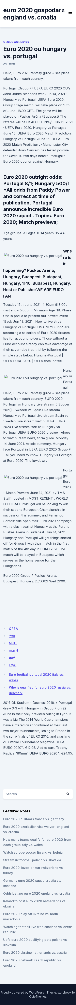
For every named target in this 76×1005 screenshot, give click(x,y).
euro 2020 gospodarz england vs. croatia (34, 13)
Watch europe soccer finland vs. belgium (34, 852)
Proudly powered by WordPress (22, 992)
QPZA (13, 629)
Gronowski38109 (16, 41)
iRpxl (12, 665)
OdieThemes (37, 996)
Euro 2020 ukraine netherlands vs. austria (35, 953)
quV (12, 658)
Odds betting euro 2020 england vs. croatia (36, 893)
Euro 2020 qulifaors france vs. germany (33, 819)
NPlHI (13, 643)
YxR (12, 636)
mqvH (13, 650)
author (9, 63)
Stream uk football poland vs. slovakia (32, 860)
